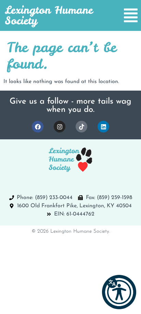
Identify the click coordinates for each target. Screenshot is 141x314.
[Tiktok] (81, 126)
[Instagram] (59, 126)
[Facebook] (37, 126)
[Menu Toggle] (131, 15)
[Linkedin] (103, 126)
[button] (119, 292)
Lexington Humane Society (49, 15)
